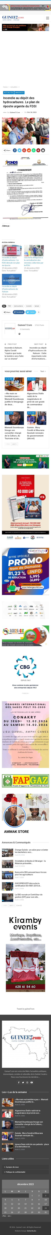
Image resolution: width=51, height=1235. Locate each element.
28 (25, 1212)
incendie (29, 306)
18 (5, 1208)
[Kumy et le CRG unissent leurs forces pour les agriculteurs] (7, 875)
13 (19, 1204)
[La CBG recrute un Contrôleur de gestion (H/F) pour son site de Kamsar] (7, 897)
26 (12, 1212)
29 (32, 1212)
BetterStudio (31, 1231)
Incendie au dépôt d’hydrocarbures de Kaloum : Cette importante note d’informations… (37, 353)
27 (19, 1212)
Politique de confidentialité (15, 1172)
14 (25, 1204)
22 (32, 1208)
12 (12, 1204)
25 (5, 1212)
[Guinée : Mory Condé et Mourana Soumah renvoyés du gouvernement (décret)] (36, 418)
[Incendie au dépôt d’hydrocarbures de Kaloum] (12, 279)
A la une (9, 379)
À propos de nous (12, 1167)
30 (39, 1212)
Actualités (8, 93)
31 (46, 1212)
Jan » (9, 1216)
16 (39, 1204)
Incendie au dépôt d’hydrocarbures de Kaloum (10, 289)
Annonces (19, 93)
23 (39, 1208)
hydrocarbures (18, 306)
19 (12, 1208)
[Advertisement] (25, 57)
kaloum (37, 306)
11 (5, 1204)
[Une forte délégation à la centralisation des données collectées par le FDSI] (34, 250)
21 (25, 1208)
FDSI (9, 306)
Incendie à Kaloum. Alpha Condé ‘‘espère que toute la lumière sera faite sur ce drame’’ (14, 353)
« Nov (4, 1216)
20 (19, 1208)
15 (32, 1204)
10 (46, 1200)
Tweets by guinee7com (25, 1009)
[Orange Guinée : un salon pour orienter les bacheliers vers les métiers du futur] (7, 853)
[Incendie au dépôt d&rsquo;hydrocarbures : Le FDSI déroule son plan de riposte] (12, 250)
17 (46, 1204)
